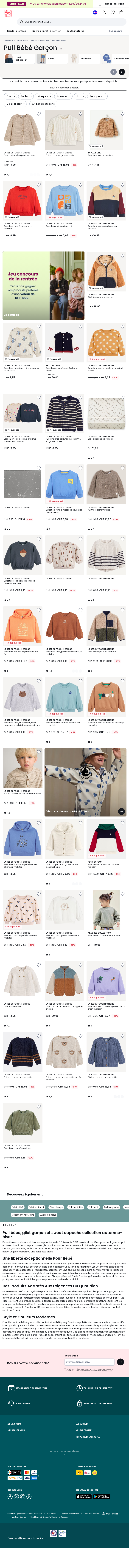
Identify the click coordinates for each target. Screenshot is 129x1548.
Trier (9, 96)
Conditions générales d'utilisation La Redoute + (50, 1517)
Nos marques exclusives (88, 1436)
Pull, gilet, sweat (59, 40)
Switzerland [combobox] (112, 1513)
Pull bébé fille (76, 1207)
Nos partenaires (84, 1430)
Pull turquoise (111, 1207)
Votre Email (71, 1355)
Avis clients (51, 1514)
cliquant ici (107, 1371)
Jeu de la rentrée (16, 31)
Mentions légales (19, 1517)
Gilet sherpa (56, 1207)
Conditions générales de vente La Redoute (25, 1514)
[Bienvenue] (104, 12)
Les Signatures (75, 31)
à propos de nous (16, 1430)
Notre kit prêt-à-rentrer (46, 31)
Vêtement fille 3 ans (23, 1214)
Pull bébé (93, 1207)
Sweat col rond (48, 1214)
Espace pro (115, 31)
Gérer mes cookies (91, 1514)
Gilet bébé (17, 1207)
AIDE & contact (15, 1423)
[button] (121, 12)
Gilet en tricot (36, 1207)
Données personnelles (70, 1514)
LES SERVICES (82, 1423)
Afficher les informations (64, 1451)
